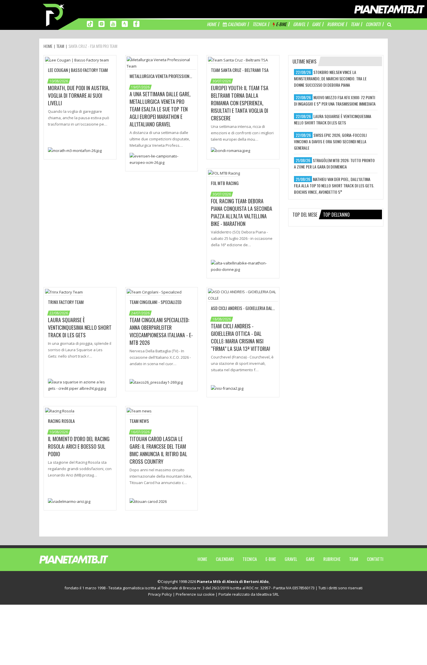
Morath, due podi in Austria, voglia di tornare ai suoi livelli (79, 95)
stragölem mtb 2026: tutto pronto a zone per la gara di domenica (334, 163)
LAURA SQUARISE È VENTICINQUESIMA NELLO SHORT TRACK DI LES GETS (80, 327)
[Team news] (139, 410)
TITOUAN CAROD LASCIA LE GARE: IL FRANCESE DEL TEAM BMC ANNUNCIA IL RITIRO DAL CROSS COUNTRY (158, 450)
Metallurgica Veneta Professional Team (166, 76)
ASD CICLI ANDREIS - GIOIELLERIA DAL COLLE (247, 308)
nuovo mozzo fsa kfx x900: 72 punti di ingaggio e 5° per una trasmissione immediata (335, 100)
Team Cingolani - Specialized (156, 302)
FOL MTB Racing (225, 183)
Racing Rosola (61, 421)
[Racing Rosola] (59, 410)
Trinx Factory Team (66, 302)
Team (353, 559)
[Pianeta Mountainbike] (54, 14)
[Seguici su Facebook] (136, 23)
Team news (139, 421)
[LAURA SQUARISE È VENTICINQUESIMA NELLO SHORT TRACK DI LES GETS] (80, 384)
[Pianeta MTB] (84, 559)
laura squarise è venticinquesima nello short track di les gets (332, 119)
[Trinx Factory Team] (64, 291)
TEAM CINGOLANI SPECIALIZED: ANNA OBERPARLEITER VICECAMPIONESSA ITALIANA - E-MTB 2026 (161, 331)
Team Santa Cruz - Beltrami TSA (239, 70)
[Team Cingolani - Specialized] (154, 291)
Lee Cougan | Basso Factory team (78, 70)
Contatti (375, 559)
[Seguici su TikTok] (90, 23)
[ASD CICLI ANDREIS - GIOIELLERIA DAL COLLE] (243, 294)
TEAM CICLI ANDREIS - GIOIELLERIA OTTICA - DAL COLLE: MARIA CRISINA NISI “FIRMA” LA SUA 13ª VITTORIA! (240, 337)
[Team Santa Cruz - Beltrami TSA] (238, 59)
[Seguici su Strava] (124, 23)
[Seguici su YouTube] (113, 23)
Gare (310, 559)
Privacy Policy (160, 594)
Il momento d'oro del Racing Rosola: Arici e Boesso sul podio (79, 446)
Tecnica (250, 559)
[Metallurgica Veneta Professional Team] (162, 62)
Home (202, 559)
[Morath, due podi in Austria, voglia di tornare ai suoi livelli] (75, 150)
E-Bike (270, 559)
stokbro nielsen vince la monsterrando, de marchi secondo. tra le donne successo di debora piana (330, 78)
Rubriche (331, 559)
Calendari (225, 559)
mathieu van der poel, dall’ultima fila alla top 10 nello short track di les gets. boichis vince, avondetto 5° (334, 185)
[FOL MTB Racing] (224, 172)
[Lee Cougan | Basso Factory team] (77, 59)
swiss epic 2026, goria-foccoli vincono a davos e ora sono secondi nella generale (330, 141)
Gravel (291, 559)
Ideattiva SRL (267, 594)
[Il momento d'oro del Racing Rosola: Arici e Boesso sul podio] (69, 500)
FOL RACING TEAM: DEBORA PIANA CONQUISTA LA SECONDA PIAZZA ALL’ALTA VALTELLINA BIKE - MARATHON (241, 212)
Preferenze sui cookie (195, 594)
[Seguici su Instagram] (101, 23)
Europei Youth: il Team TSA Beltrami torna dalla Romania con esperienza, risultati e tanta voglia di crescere (239, 103)
